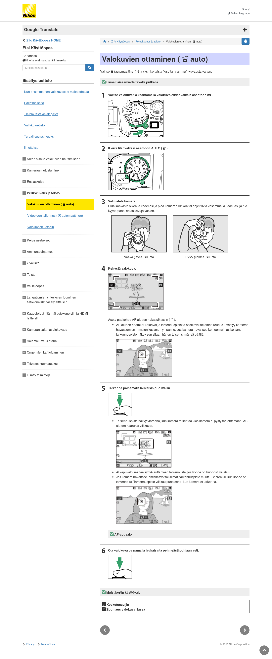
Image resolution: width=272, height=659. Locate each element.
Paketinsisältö (34, 102)
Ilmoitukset (31, 147)
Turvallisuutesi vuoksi (39, 136)
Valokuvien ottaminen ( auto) (50, 204)
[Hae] (89, 67)
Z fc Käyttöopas (120, 41)
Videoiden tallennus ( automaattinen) (55, 215)
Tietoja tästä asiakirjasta (41, 114)
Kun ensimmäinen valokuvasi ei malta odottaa (56, 91)
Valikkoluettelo (34, 125)
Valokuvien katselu (40, 227)
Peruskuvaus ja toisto (147, 41)
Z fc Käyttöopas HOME (43, 40)
